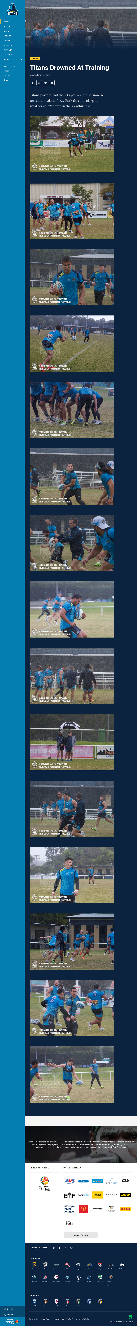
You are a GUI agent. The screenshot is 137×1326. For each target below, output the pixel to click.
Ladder (7, 36)
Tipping (8, 55)
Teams (7, 41)
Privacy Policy (45, 1319)
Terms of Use (33, 1319)
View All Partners (81, 1235)
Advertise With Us (82, 1319)
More (6, 59)
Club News (35, 59)
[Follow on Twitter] (65, 1247)
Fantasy (8, 50)
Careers (56, 1319)
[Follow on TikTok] (54, 1247)
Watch (7, 26)
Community (10, 45)
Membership (9, 66)
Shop (6, 80)
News (6, 22)
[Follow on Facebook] (60, 1247)
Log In (10, 1314)
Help (62, 1319)
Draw (6, 31)
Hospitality (8, 71)
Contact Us (70, 1319)
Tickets (7, 75)
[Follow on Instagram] (71, 1247)
